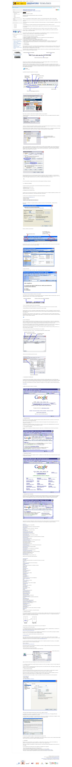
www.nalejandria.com (26, 598)
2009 (15, 27)
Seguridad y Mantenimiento (17, 17)
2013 (15, 24)
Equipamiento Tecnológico (16, 12)
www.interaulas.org (25, 537)
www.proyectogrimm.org (26, 593)
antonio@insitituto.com (43, 638)
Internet (14, 18)
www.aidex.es (25, 608)
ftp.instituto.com (26, 676)
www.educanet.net (25, 568)
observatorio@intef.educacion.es (55, 757)
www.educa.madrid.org (26, 545)
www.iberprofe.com (25, 573)
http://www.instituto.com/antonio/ (29, 678)
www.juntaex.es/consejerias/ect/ (27, 550)
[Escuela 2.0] (18, 764)
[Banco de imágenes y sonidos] (56, 764)
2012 (15, 25)
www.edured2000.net (26, 563)
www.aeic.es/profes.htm (26, 578)
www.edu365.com (25, 530)
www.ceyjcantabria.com (26, 535)
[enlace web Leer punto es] (37, 764)
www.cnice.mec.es (25, 525)
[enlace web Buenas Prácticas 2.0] (22, 764)
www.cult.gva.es (25, 527)
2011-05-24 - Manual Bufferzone (17, 43)
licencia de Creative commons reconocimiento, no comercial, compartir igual (17, 54)
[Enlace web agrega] (27, 764)
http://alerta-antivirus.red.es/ (49, 749)
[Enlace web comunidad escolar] (32, 764)
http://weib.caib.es (25, 547)
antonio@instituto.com (31, 197)
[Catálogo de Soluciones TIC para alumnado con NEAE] (51, 764)
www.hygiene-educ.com (26, 603)
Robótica (15, 16)
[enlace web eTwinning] (42, 764)
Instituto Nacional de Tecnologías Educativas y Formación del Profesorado (50, 758)
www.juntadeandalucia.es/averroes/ (28, 532)
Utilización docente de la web (29, 9)
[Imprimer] (57, 10)
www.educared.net (25, 558)
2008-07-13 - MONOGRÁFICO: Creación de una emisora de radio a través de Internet (17, 41)
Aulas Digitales (15, 13)
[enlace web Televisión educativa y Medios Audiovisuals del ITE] (46, 764)
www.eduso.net (25, 588)
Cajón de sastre (15, 20)
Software (14, 19)
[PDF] (56, 10)
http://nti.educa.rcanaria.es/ (27, 540)
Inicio (13, 11)
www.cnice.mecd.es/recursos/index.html (28, 630)
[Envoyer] (58, 10)
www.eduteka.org (25, 583)
